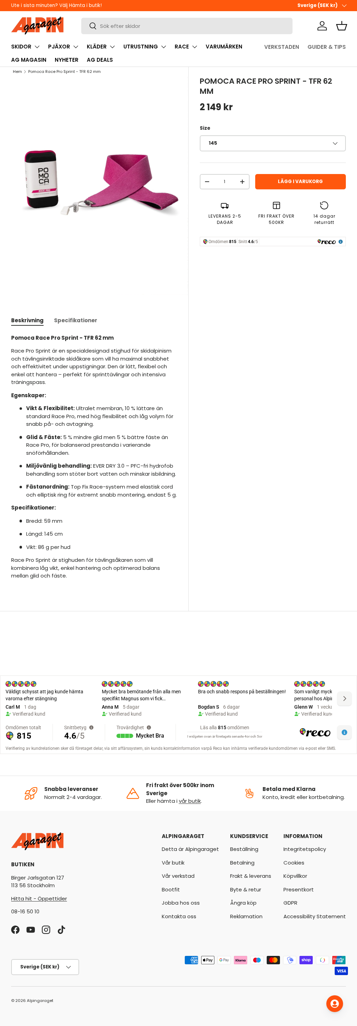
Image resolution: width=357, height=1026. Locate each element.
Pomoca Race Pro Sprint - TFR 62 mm (64, 71)
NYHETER (66, 59)
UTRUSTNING (140, 46)
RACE (182, 46)
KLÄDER (97, 46)
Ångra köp (243, 902)
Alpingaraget (40, 1000)
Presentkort (298, 889)
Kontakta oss (179, 916)
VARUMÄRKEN (224, 46)
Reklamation (246, 916)
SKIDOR (21, 46)
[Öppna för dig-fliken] (334, 1003)
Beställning (244, 849)
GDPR (290, 902)
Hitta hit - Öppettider (39, 898)
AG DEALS (100, 59)
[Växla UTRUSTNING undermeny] (163, 47)
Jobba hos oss (181, 902)
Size (205, 128)
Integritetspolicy (304, 849)
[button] (341, 25)
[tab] (27, 320)
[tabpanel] (94, 457)
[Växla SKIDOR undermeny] (37, 47)
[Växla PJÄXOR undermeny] (75, 47)
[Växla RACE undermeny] (194, 47)
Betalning (242, 862)
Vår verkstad (178, 876)
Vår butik (173, 862)
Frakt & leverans (250, 876)
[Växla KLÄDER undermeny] (112, 47)
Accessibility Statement (314, 916)
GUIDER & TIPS (326, 47)
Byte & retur (245, 889)
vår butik (190, 801)
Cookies (293, 862)
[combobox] (187, 26)
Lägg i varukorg (300, 181)
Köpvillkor (295, 876)
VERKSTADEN (281, 47)
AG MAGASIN (28, 59)
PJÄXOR (59, 46)
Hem (17, 71)
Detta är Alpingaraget (190, 849)
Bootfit (171, 889)
